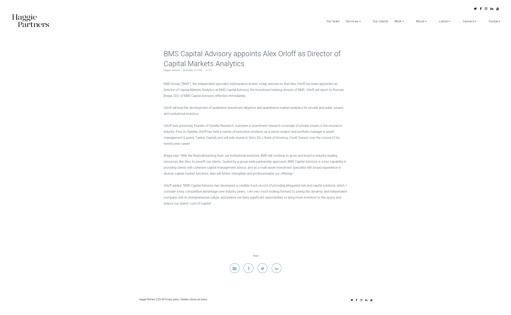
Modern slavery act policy (194, 299)
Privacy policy (172, 299)
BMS (210, 70)
